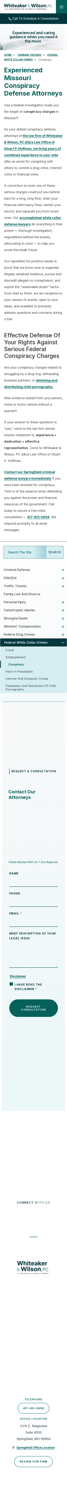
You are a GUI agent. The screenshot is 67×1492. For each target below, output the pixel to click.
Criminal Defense (17, 570)
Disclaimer (18, 976)
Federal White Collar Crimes (25, 642)
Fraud (10, 650)
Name (14, 873)
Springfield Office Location (35, 1447)
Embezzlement (16, 657)
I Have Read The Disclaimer (28, 987)
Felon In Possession (19, 671)
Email (15, 913)
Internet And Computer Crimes (27, 678)
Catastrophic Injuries (19, 610)
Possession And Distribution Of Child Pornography (31, 687)
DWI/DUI (10, 578)
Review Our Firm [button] (33, 1461)
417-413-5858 (38, 517)
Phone (14, 893)
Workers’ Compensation (22, 626)
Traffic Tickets (15, 586)
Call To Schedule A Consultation (36, 18)
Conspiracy (16, 664)
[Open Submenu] (63, 570)
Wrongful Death (16, 618)
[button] (61, 7)
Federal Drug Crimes (19, 634)
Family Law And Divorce (22, 594)
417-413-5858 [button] (33, 1408)
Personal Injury (15, 602)
